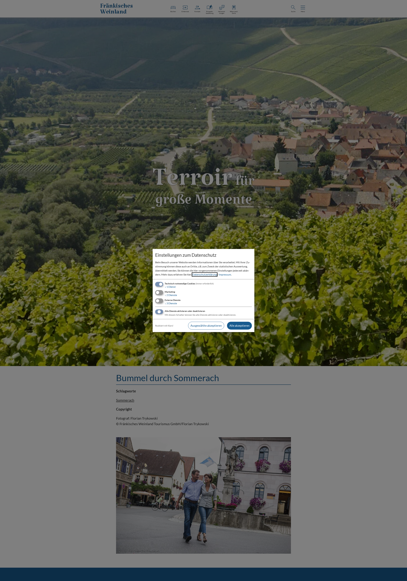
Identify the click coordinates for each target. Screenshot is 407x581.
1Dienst (170, 286)
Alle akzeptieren (239, 325)
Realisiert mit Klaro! (164, 325)
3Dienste (171, 303)
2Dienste (171, 294)
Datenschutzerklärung (204, 274)
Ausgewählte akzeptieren (206, 325)
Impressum (225, 274)
